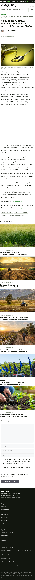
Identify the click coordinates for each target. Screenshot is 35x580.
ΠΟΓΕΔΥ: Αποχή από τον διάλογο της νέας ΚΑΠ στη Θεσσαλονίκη (12, 383)
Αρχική (3, 9)
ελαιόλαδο (4, 215)
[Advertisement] (17, 125)
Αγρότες (9, 9)
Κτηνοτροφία (4, 514)
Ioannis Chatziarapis (10, 30)
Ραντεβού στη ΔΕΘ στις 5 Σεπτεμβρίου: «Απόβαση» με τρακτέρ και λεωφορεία (14, 318)
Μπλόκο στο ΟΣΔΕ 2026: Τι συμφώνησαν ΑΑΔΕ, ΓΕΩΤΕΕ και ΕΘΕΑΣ (14, 253)
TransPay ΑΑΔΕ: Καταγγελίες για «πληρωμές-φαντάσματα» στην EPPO (13, 415)
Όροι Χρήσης (4, 530)
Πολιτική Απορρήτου (7, 538)
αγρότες (17, 212)
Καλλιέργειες (4, 517)
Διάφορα (3, 523)
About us (3, 540)
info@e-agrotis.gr (6, 555)
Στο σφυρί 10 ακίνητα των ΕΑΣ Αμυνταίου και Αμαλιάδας (11, 286)
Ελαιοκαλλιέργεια (6, 509)
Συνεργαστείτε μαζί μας (7, 532)
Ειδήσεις (3, 14)
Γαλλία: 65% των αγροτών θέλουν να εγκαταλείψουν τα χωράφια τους (13, 351)
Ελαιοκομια (24, 212)
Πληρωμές (15, 9)
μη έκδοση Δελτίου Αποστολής (17, 215)
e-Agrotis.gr (19, 208)
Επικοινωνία (4, 535)
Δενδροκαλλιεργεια (6, 512)
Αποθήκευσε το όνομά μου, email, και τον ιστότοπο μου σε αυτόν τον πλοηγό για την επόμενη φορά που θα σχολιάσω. (17, 461)
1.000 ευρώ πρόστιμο (7, 212)
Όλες (32, 9)
